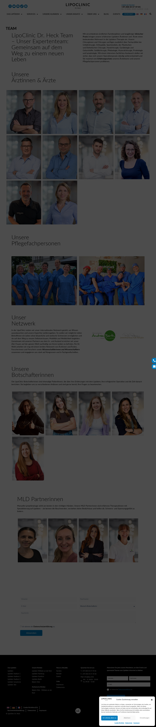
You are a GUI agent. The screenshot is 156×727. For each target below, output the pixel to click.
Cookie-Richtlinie (119, 723)
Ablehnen (127, 718)
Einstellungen (144, 718)
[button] (152, 700)
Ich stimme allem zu (109, 718)
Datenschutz (128, 723)
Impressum (136, 723)
